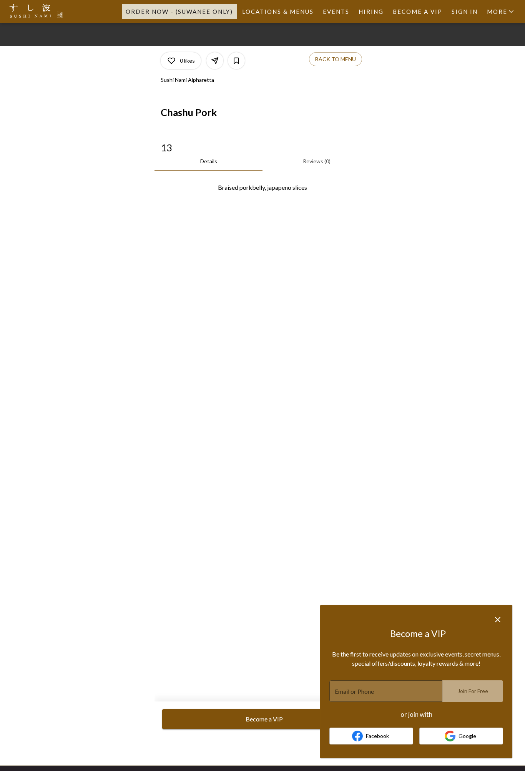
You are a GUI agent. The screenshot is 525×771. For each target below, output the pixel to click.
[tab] (208, 161)
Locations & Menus (278, 11)
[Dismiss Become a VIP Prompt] (497, 619)
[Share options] (214, 60)
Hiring (371, 11)
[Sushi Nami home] (40, 11)
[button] (501, 11)
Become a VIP (417, 11)
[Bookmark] (236, 60)
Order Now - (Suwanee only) (179, 11)
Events (336, 11)
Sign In (465, 11)
